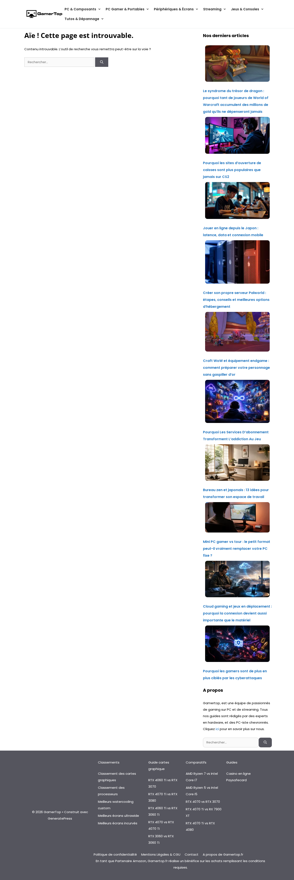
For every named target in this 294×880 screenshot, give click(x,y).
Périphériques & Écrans (174, 9)
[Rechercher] (101, 62)
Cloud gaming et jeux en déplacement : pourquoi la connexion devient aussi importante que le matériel (237, 613)
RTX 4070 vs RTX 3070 (203, 801)
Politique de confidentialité (115, 854)
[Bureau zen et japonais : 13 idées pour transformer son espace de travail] (237, 463)
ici (218, 729)
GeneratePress (60, 818)
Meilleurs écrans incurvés (117, 823)
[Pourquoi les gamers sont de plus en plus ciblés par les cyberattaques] (237, 644)
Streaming (212, 9)
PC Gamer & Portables (125, 9)
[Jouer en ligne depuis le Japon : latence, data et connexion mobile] (237, 201)
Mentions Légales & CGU (160, 854)
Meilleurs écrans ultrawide (118, 815)
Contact (191, 854)
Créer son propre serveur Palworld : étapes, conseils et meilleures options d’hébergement (236, 299)
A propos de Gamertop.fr (223, 854)
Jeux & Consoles (245, 9)
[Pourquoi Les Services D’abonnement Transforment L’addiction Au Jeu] (237, 402)
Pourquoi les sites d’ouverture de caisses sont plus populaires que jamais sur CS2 (232, 169)
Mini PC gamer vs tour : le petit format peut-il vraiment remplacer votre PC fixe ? (236, 548)
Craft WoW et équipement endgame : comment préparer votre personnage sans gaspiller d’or (236, 367)
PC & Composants (80, 9)
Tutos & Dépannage (82, 19)
